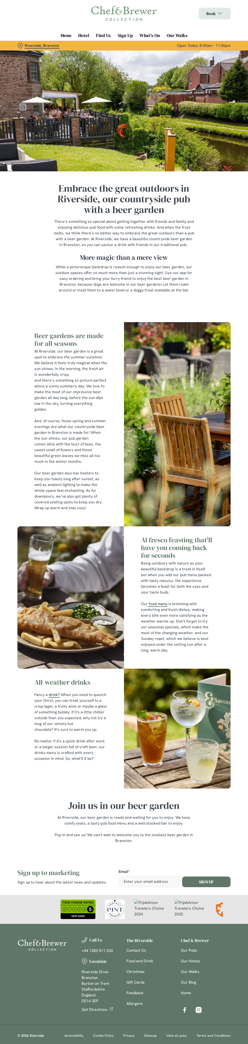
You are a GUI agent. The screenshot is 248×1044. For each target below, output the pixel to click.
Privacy (128, 1035)
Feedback (135, 992)
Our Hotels (190, 961)
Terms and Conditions (214, 1035)
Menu (66, 35)
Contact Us (136, 950)
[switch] (97, 536)
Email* (124, 872)
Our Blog (188, 982)
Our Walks (177, 35)
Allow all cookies (194, 569)
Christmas (135, 971)
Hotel (83, 35)
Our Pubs (189, 950)
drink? (54, 694)
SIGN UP (206, 881)
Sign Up (125, 35)
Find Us (103, 35)
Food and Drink (139, 961)
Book (211, 13)
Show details (209, 554)
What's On (150, 35)
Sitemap (150, 1035)
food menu (157, 603)
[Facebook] (184, 1010)
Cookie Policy (103, 1035)
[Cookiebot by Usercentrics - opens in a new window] (208, 471)
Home (186, 992)
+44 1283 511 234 (97, 950)
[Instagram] (198, 1010)
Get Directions (94, 1009)
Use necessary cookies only (123, 569)
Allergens (134, 1003)
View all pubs (176, 1035)
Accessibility (73, 1035)
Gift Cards (135, 982)
